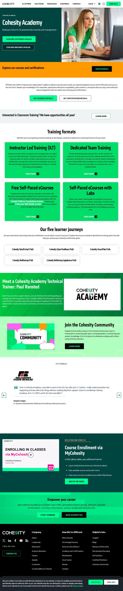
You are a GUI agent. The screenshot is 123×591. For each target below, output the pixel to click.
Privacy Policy (78, 586)
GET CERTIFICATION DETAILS (75, 98)
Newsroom (36, 546)
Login (90, 4)
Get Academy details (45, 97)
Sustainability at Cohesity (42, 568)
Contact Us (11, 553)
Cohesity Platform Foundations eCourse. (27, 201)
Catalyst (65, 568)
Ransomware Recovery (101, 551)
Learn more (30, 173)
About (34, 537)
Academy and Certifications (72, 551)
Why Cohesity (67, 537)
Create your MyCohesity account (28, 204)
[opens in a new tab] (3, 541)
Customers (36, 564)
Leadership (36, 542)
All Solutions (97, 555)
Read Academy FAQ (74, 515)
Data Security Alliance (70, 546)
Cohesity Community (100, 564)
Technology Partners (70, 542)
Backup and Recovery (100, 546)
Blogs (94, 542)
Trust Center (67, 560)
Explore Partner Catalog (20, 46)
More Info (111, 582)
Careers (35, 555)
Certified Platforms (99, 560)
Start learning (47, 515)
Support (95, 537)
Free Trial (113, 4)
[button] (4, 395)
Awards (35, 560)
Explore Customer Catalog (21, 38)
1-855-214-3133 (8, 546)
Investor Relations (39, 551)
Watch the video (76, 481)
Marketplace (67, 555)
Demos (65, 564)
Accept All (95, 582)
